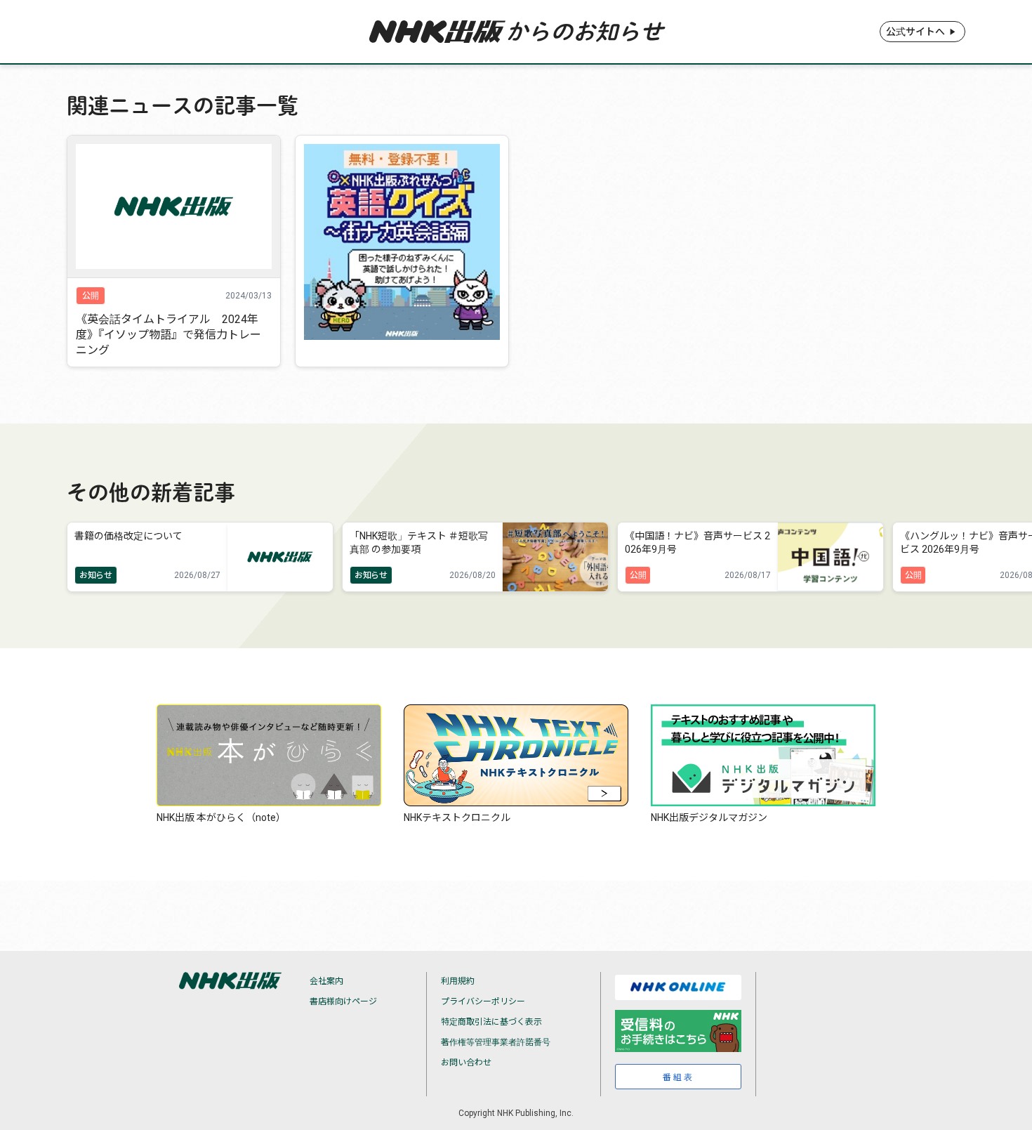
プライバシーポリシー (483, 1001)
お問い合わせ (466, 1062)
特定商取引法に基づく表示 (491, 1022)
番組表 (678, 1077)
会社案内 (326, 981)
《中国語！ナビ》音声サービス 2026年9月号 (697, 542)
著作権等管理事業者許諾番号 (495, 1042)
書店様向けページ (343, 1001)
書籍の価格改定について (128, 535)
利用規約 (458, 981)
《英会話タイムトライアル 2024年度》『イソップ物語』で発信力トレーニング (168, 335)
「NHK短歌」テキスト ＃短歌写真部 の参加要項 (419, 542)
